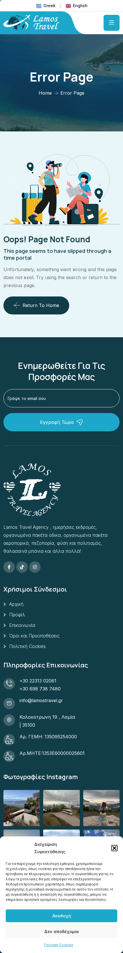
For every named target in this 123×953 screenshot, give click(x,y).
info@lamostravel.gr (41, 700)
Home (45, 93)
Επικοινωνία (22, 625)
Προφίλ (17, 614)
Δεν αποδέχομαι (61, 931)
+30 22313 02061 (37, 681)
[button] (114, 848)
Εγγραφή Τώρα (57, 422)
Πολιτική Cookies (58, 945)
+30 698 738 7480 (40, 689)
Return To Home (41, 305)
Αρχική (16, 604)
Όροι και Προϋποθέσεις (34, 636)
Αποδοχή (61, 916)
